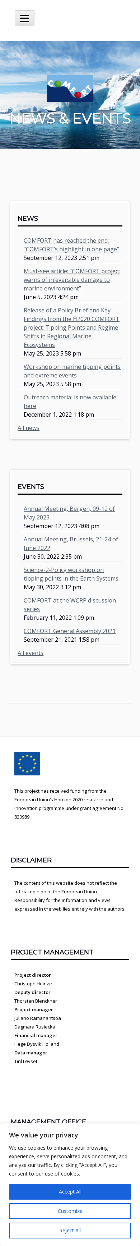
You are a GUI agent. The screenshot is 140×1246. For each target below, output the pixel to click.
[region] (70, 1184)
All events (30, 653)
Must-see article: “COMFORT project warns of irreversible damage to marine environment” (72, 279)
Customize (70, 1211)
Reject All (70, 1230)
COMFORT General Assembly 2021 (70, 631)
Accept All (70, 1191)
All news (28, 428)
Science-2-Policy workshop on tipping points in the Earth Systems (71, 574)
